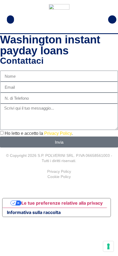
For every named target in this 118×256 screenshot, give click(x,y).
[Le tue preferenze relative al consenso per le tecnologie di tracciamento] (108, 246)
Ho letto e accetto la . (39, 133)
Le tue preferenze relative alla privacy (62, 203)
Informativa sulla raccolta (34, 212)
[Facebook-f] (59, 187)
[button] (10, 19)
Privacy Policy (58, 133)
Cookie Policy (59, 176)
